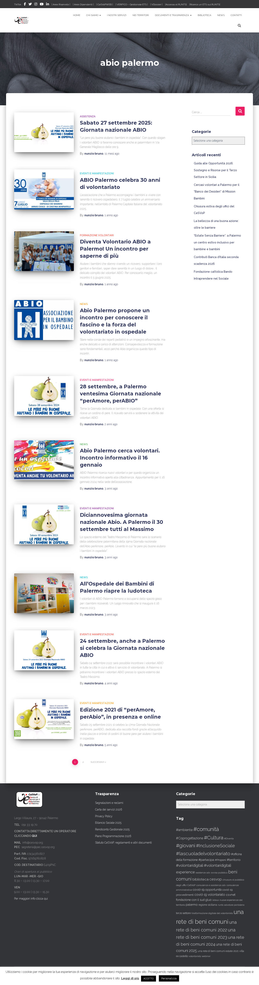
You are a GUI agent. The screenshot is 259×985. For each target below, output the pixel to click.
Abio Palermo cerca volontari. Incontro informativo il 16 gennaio (120, 458)
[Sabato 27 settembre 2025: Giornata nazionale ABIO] (44, 132)
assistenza (88, 116)
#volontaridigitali (189, 865)
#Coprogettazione (189, 838)
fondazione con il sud (190, 899)
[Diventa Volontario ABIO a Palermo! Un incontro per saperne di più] (44, 251)
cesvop (215, 879)
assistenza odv (203, 872)
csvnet (231, 895)
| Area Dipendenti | (83, 4)
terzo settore (183, 913)
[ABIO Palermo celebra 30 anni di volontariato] (44, 189)
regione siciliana (207, 904)
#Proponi (220, 859)
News (221, 15)
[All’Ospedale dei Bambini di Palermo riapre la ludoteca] (44, 593)
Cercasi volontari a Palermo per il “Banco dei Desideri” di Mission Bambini (216, 191)
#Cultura (213, 838)
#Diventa (229, 838)
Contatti (236, 15)
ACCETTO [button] (148, 978)
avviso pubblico (219, 872)
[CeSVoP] (21, 20)
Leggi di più (130, 978)
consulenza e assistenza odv (211, 885)
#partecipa (206, 860)
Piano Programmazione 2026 (113, 836)
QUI (34, 836)
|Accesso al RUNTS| (176, 4)
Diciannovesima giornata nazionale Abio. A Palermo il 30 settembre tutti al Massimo (121, 522)
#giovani (185, 845)
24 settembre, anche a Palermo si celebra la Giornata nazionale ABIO (122, 648)
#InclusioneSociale (215, 845)
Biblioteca (204, 15)
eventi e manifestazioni (97, 173)
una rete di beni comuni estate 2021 (218, 951)
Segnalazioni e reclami (109, 802)
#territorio (234, 860)
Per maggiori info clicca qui (31, 898)
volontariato (195, 956)
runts (220, 904)
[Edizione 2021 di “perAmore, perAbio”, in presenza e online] (44, 719)
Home (76, 15)
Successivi (97, 762)
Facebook (25, 4)
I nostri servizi (116, 15)
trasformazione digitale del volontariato (212, 913)
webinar (206, 956)
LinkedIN (47, 4)
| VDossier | (156, 4)
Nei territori (141, 15)
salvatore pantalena (234, 905)
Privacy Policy (104, 816)
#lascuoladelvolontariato (203, 853)
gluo (208, 899)
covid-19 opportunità (207, 889)
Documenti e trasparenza (172, 15)
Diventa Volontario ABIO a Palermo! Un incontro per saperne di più (115, 249)
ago (112, 153)
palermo (192, 904)
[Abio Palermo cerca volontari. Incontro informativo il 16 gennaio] (44, 460)
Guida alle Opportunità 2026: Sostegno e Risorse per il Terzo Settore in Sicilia (215, 170)
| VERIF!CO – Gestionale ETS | (132, 4)
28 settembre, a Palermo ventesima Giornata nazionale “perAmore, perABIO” (120, 393)
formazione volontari (97, 235)
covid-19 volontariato (209, 895)
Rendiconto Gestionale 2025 (112, 829)
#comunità (206, 829)
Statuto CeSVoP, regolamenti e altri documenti (123, 842)
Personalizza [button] (169, 978)
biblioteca (200, 879)
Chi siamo (92, 15)
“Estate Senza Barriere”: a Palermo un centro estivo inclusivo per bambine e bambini (217, 242)
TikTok (17, 4)
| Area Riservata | (61, 4)
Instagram (35, 4)
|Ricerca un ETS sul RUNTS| (204, 4)
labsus (215, 900)
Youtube (42, 4)
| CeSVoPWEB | (104, 4)
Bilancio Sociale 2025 (108, 822)
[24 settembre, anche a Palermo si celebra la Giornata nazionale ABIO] (44, 650)
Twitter (30, 4)
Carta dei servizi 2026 (108, 809)
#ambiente (184, 830)
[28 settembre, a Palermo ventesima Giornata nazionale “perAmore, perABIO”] (44, 396)
